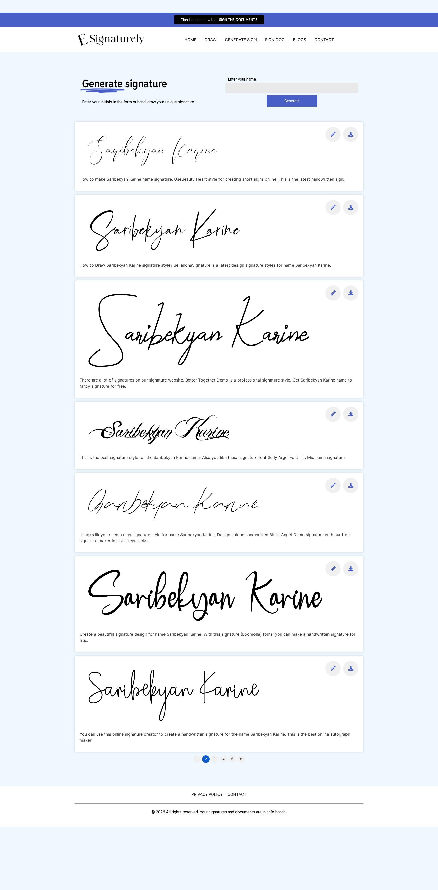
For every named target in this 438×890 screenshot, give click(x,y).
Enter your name (242, 79)
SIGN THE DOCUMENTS (238, 19)
